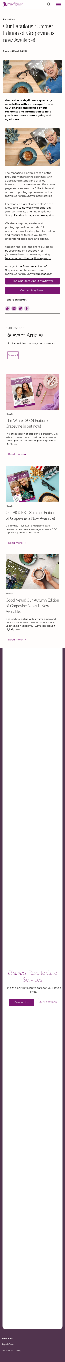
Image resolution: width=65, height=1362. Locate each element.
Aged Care (8, 1344)
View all (13, 355)
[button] (59, 4)
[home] (13, 4)
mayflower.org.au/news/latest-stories (28, 195)
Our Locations (47, 1001)
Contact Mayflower (32, 290)
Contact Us (21, 1002)
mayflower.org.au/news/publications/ (28, 273)
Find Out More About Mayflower (32, 280)
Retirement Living (11, 1350)
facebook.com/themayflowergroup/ (28, 258)
